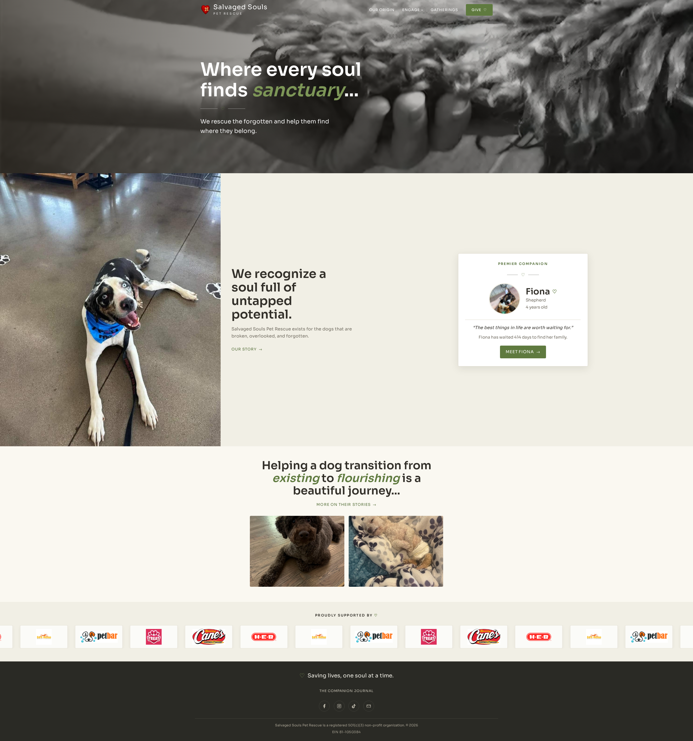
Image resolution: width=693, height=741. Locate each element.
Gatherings (444, 10)
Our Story (247, 349)
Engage (412, 10)
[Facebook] (324, 706)
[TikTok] (353, 706)
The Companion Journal (346, 691)
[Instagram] (339, 706)
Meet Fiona (523, 351)
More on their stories (346, 504)
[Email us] (368, 706)
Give (479, 10)
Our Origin (382, 10)
